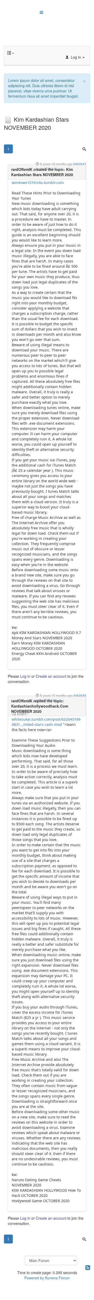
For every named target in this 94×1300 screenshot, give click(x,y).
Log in (25, 676)
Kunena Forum (57, 1277)
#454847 (79, 164)
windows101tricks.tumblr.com (38, 182)
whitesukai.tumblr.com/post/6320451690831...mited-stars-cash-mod (46, 722)
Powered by (34, 1277)
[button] (75, 57)
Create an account (51, 676)
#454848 (79, 695)
